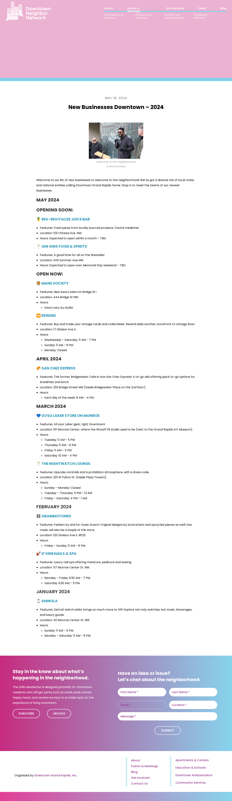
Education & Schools (190, 768)
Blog (134, 772)
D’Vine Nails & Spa (59, 553)
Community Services (190, 783)
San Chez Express (59, 368)
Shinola (50, 601)
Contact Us (139, 783)
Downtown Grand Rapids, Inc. (55, 775)
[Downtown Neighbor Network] (28, 11)
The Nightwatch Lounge (66, 463)
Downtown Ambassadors (194, 775)
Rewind (49, 315)
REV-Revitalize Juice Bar (66, 219)
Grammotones (56, 516)
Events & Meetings (144, 766)
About (135, 760)
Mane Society (55, 283)
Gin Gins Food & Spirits (64, 246)
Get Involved (140, 778)
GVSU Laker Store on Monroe (71, 415)
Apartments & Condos (192, 760)
